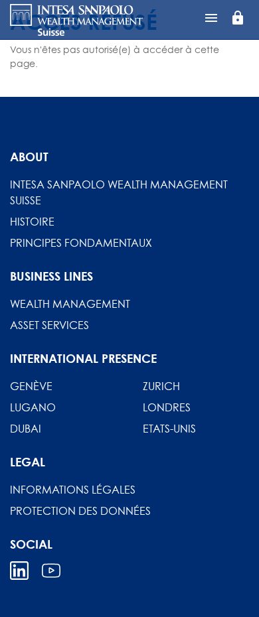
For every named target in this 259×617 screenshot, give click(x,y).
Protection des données (80, 510)
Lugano (33, 407)
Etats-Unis (169, 428)
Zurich (161, 386)
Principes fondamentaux (81, 242)
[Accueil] (76, 20)
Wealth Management (70, 303)
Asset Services (49, 325)
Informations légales (72, 489)
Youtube (51, 570)
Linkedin (19, 570)
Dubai (25, 428)
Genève (31, 386)
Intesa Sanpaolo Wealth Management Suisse (119, 192)
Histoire (32, 221)
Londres (167, 407)
